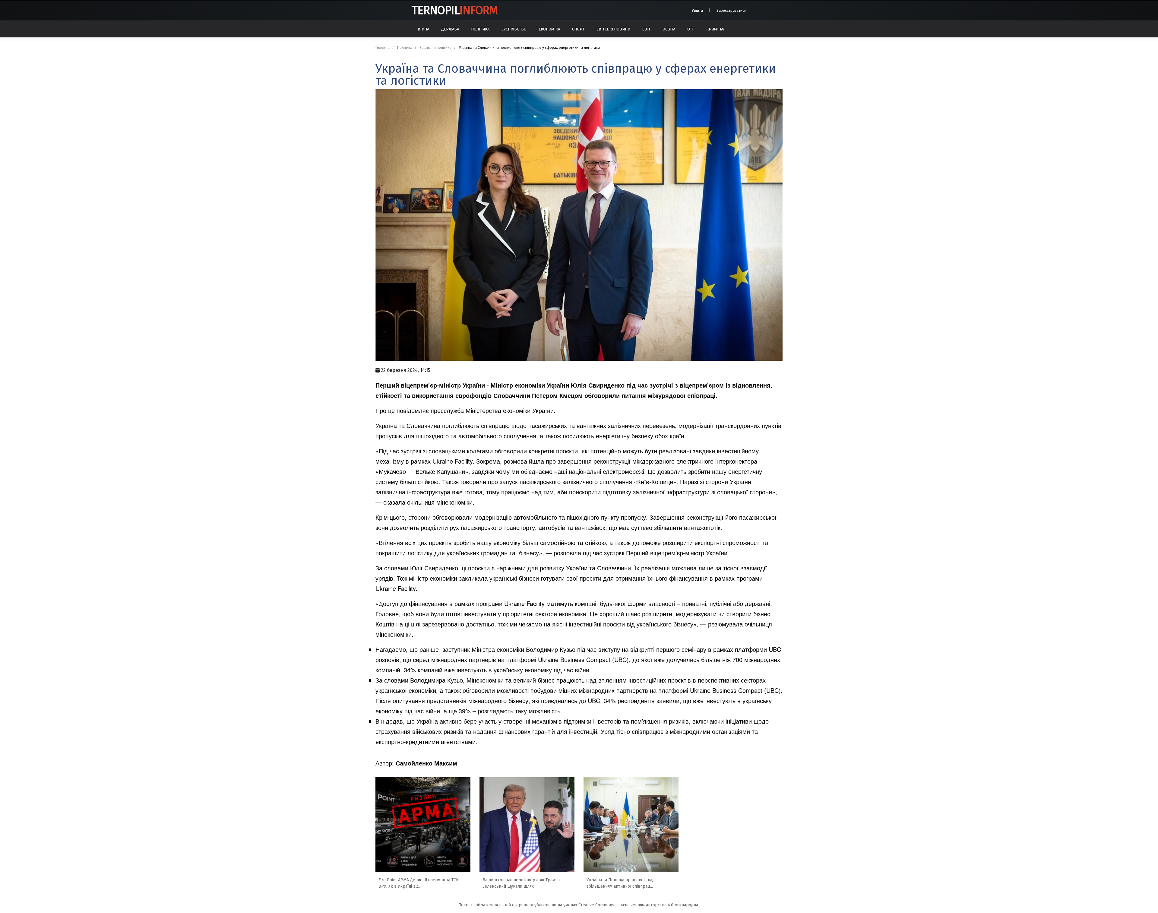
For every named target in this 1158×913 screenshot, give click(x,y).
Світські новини (613, 29)
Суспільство (514, 29)
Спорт (578, 29)
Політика (480, 29)
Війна (423, 29)
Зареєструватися (731, 10)
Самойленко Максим (426, 763)
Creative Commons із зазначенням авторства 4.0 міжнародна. (638, 905)
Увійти (697, 10)
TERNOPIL (454, 10)
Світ (646, 29)
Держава (450, 29)
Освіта (669, 29)
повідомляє (413, 410)
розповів (387, 659)
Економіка (549, 29)
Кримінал (716, 29)
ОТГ (690, 29)
